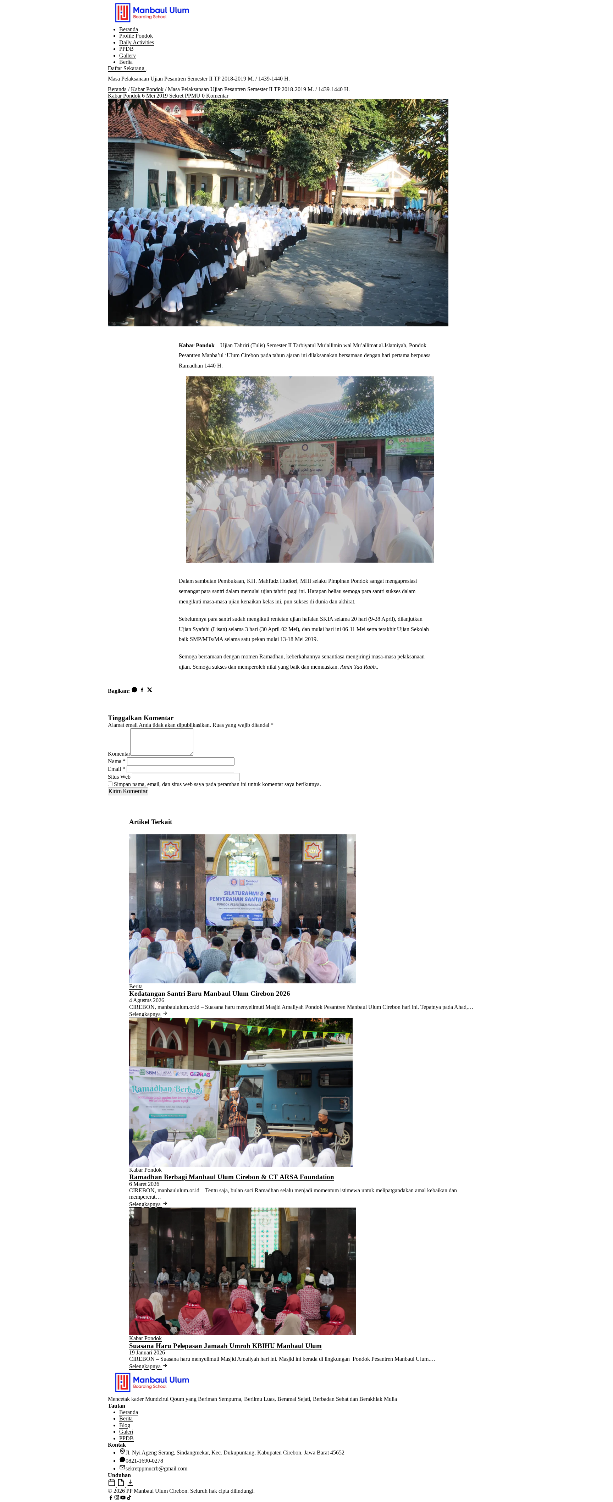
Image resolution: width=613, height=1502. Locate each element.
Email (116, 769)
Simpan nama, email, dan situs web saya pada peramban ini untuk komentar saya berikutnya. (217, 784)
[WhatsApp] (134, 691)
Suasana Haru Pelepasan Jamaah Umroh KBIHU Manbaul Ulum (225, 1345)
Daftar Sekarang (127, 68)
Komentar (119, 754)
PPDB (126, 49)
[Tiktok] (129, 1499)
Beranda (128, 29)
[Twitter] (150, 691)
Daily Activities (136, 42)
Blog (124, 1425)
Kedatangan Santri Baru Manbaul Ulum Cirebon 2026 (209, 993)
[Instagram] (117, 1499)
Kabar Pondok (147, 89)
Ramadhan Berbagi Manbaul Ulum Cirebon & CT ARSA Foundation (231, 1177)
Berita (126, 62)
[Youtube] (123, 1499)
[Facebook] (142, 691)
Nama (117, 761)
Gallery (127, 56)
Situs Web (119, 777)
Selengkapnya (145, 1014)
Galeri (126, 1432)
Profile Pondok (136, 36)
